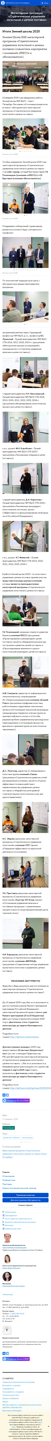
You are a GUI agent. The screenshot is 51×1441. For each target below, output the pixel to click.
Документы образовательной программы (20, 1222)
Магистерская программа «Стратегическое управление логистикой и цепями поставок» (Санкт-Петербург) (24, 1153)
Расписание (9, 1225)
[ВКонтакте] (3, 1353)
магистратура (27, 1137)
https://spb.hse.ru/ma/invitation (24, 1036)
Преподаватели (11, 1215)
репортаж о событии (11, 1137)
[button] (5, 134)
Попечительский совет (10, 1395)
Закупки (5, 1401)
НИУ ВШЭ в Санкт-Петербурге (18, 3)
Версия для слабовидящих (12, 1410)
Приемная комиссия (25, 1195)
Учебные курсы (10, 1212)
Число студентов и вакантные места (18, 1218)
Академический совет (13, 1228)
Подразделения (8, 1388)
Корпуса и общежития (10, 1398)
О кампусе (7, 1378)
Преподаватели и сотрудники (13, 1392)
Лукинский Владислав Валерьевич (14, 1248)
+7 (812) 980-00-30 (17, 1313)
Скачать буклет (25, 1205)
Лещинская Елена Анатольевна (13, 1286)
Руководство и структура (11, 1385)
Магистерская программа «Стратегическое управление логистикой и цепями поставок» (27, 16)
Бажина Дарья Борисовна (11, 1268)
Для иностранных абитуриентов (25, 1200)
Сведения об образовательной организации (18, 1382)
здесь (40, 1422)
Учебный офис (7, 1294)
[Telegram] (7, 1353)
